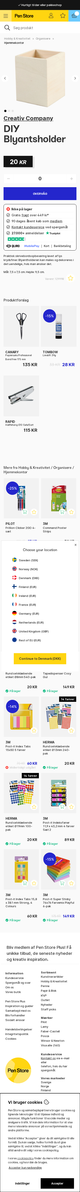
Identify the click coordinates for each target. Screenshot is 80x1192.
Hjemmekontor (14, 42)
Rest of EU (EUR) (30, 640)
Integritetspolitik (16, 1034)
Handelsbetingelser (18, 1029)
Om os (9, 987)
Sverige (46, 1082)
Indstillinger (22, 1183)
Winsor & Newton (52, 1040)
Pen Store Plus (15, 1001)
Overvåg (40, 193)
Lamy (44, 1026)
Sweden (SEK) (28, 560)
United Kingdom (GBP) (34, 631)
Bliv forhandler (15, 1015)
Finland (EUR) (27, 587)
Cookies (10, 1038)
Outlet (45, 1000)
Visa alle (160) (50, 1045)
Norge (45, 1086)
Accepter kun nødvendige (25, 1167)
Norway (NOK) (28, 569)
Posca (45, 1036)
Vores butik (13, 992)
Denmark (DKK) (29, 578)
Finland (46, 1090)
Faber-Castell (50, 1031)
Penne (45, 986)
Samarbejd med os (18, 1010)
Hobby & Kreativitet (17, 38)
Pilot (44, 1022)
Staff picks (48, 1009)
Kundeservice (14, 978)
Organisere (43, 38)
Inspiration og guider (19, 1006)
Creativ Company (28, 118)
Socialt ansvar (15, 1020)
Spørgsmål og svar (18, 982)
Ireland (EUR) (27, 596)
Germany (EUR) (29, 613)
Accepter (57, 1183)
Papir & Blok (48, 990)
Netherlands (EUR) (31, 622)
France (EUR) (27, 604)
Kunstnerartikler (52, 976)
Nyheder (46, 1004)
